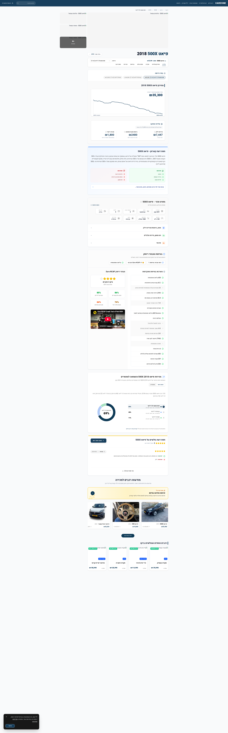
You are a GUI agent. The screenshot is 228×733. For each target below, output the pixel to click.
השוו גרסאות (95, 205)
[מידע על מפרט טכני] (141, 202)
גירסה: (114, 61)
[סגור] (6, 717)
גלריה (164, 64)
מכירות (125, 64)
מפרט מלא (140, 64)
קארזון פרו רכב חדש (131, 429)
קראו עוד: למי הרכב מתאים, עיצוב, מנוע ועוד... (149, 187)
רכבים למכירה (203, 3)
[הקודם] (165, 516)
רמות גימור (160, 385)
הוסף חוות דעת (97, 441)
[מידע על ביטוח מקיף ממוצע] (124, 132)
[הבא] (90, 516)
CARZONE (220, 3)
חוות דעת (118, 64)
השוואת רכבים (194, 3)
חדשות (178, 3)
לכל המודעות (128, 536)
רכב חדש (210, 3)
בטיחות (132, 64)
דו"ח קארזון (185, 3)
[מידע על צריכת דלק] (155, 132)
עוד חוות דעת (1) (129, 471)
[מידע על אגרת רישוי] (106, 132)
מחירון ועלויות (156, 64)
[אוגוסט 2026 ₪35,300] (162, 113)
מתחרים (153, 385)
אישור (10, 726)
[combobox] (100, 60)
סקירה (147, 64)
